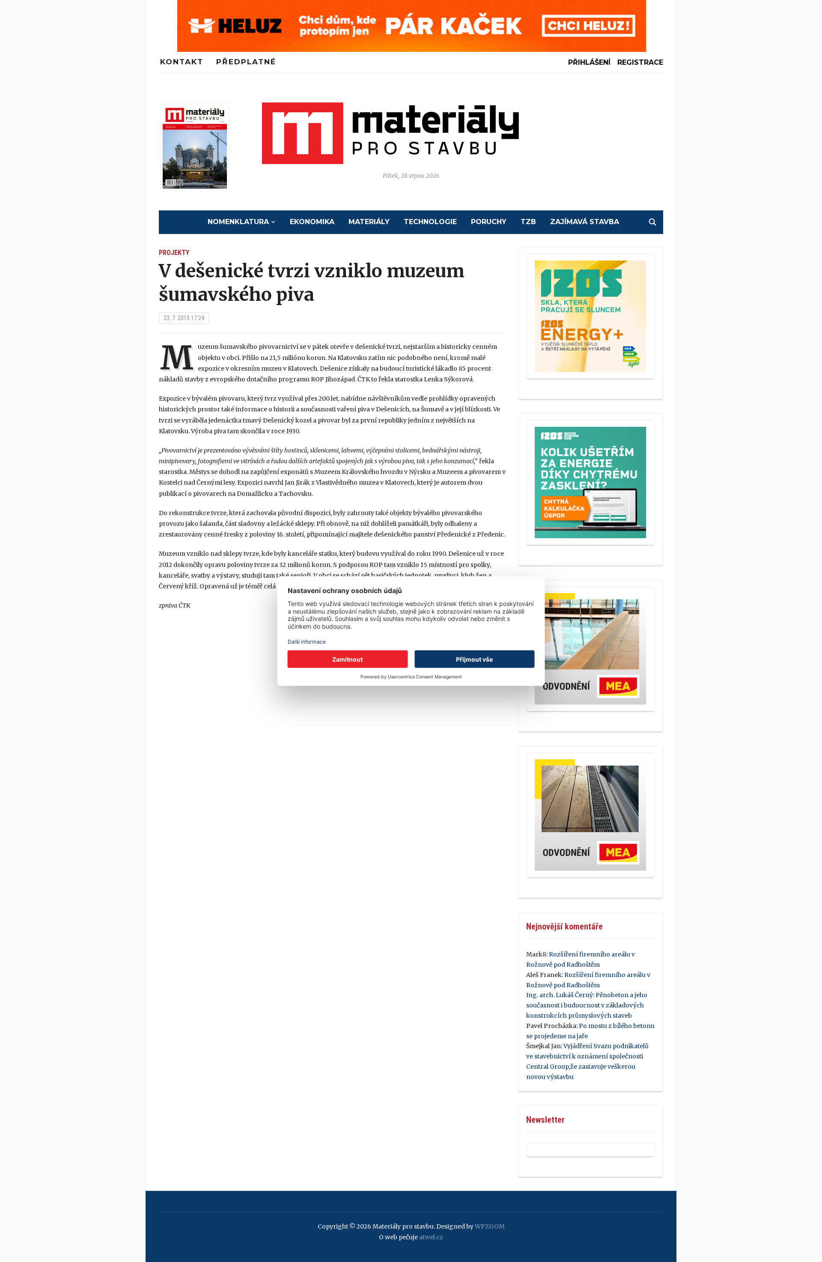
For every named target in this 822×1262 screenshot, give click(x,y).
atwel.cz (431, 1237)
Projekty (174, 253)
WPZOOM (490, 1226)
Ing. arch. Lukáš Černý (559, 995)
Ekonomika (312, 222)
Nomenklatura (238, 222)
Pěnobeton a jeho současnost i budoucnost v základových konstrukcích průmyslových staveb (586, 1005)
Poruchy (488, 222)
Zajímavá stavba (584, 222)
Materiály (369, 222)
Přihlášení (589, 62)
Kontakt (181, 61)
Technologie (430, 222)
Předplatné (246, 61)
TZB (528, 222)
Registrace (640, 62)
